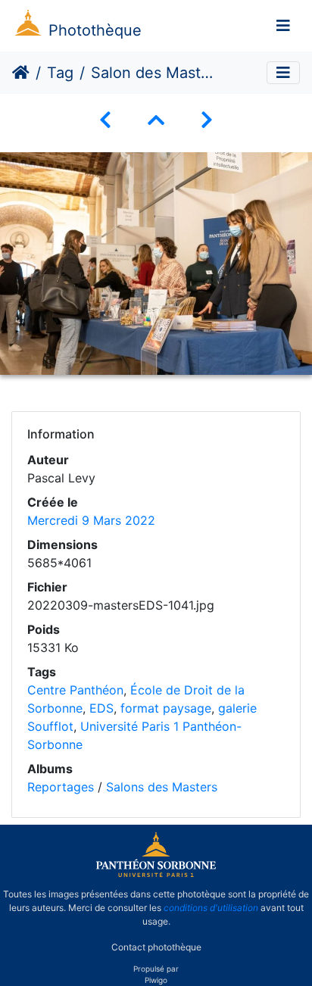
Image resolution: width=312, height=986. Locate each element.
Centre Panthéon (75, 689)
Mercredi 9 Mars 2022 (91, 520)
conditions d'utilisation (211, 907)
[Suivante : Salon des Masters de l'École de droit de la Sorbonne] (207, 120)
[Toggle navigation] (283, 25)
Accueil (21, 72)
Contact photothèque (156, 947)
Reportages (60, 786)
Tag (60, 73)
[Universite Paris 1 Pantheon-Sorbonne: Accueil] (156, 873)
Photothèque (95, 30)
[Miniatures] (156, 120)
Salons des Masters (161, 786)
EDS (101, 708)
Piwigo (156, 979)
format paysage (165, 708)
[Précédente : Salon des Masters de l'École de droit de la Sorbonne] (105, 120)
